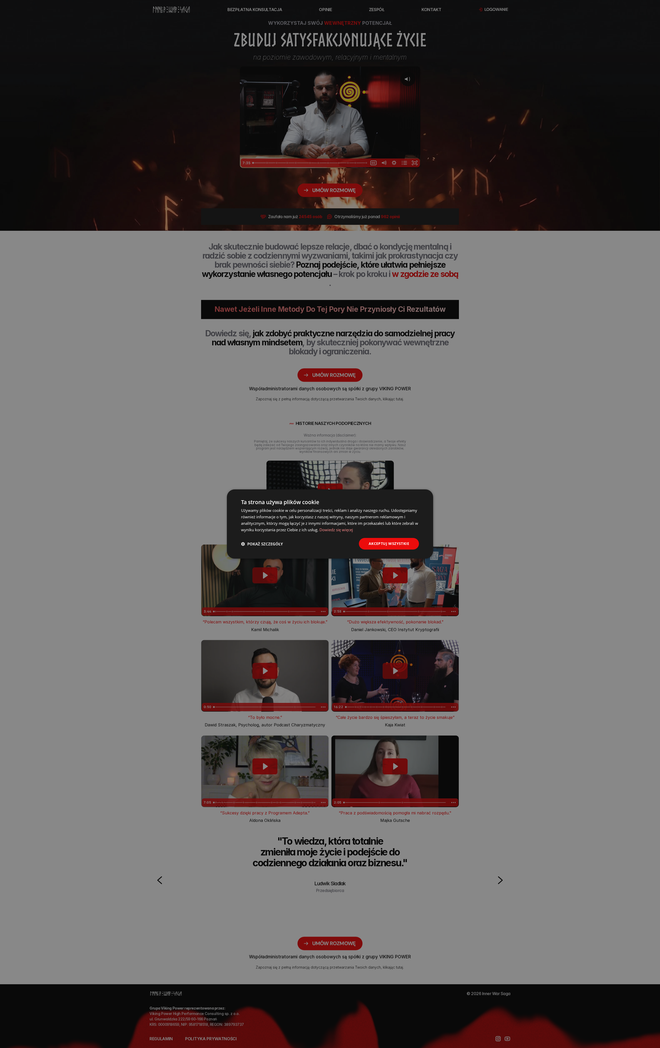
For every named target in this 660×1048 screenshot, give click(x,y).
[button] (262, 544)
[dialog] (330, 524)
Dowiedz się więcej (336, 529)
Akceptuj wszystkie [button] (389, 543)
